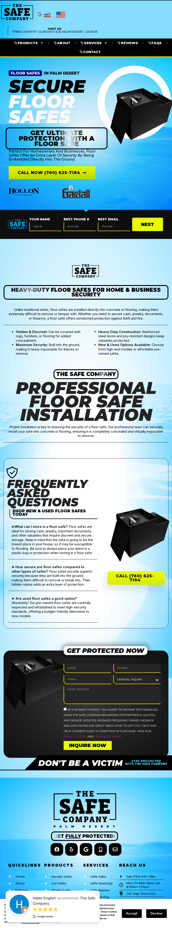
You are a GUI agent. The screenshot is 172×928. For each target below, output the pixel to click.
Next (147, 224)
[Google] (86, 849)
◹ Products (26, 43)
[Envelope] (115, 849)
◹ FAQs (155, 43)
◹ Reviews (127, 43)
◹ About (62, 43)
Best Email (108, 219)
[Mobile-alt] (100, 849)
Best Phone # (76, 219)
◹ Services (91, 43)
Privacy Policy (75, 736)
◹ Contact (90, 52)
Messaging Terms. (108, 736)
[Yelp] (71, 849)
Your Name (39, 219)
